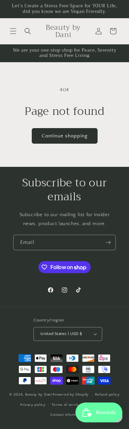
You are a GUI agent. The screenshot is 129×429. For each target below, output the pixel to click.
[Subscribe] (108, 242)
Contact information (67, 415)
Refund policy (107, 395)
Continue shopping (65, 136)
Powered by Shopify (71, 395)
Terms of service (66, 405)
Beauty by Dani (38, 395)
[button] (13, 31)
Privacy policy (33, 405)
